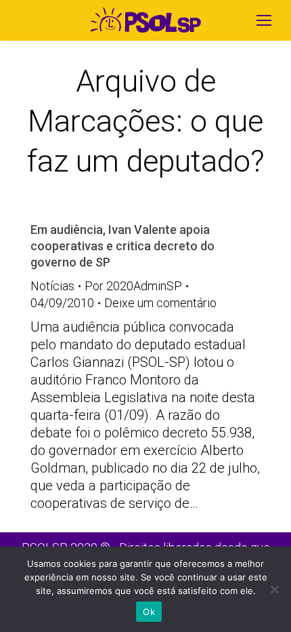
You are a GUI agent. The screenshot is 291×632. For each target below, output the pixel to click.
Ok (149, 611)
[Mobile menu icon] (263, 20)
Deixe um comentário (160, 303)
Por (133, 286)
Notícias (52, 286)
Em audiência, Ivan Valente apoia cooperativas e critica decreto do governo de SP (122, 245)
